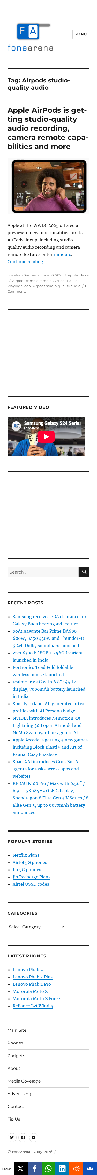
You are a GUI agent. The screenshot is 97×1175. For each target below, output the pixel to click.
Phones (15, 1043)
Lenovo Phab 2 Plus (33, 976)
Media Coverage (24, 1081)
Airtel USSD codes (31, 884)
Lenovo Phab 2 (28, 969)
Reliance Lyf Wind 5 (33, 1005)
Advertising (19, 1093)
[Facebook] (35, 1168)
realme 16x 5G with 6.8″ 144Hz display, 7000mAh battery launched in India (49, 689)
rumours (62, 254)
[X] (21, 1168)
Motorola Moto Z (30, 991)
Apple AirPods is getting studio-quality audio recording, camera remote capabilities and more (48, 128)
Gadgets (16, 1055)
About (14, 1068)
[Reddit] (76, 1168)
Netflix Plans (26, 855)
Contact (16, 1106)
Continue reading (25, 261)
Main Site (17, 1030)
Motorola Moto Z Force (36, 998)
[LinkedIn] (62, 1168)
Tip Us (14, 1119)
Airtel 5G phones (30, 862)
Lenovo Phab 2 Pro (32, 984)
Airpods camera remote (32, 280)
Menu (81, 34)
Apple (73, 275)
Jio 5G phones (27, 869)
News (84, 275)
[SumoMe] (90, 1168)
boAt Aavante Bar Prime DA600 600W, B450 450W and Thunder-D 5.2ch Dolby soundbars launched (48, 638)
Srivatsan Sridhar (22, 275)
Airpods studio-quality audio (56, 286)
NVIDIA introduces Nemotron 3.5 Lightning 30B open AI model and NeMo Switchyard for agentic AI (47, 725)
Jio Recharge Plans (31, 876)
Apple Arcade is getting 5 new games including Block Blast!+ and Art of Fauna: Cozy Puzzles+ (50, 747)
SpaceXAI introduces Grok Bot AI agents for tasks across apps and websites (46, 769)
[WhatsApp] (49, 1168)
